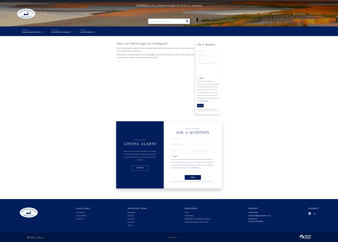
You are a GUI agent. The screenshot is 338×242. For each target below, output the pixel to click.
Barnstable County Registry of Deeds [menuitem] (197, 219)
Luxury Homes (86, 32)
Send (200, 105)
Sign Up (318, 14)
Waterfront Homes (60, 32)
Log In (311, 14)
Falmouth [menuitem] (131, 219)
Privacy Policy (204, 101)
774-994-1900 (300, 14)
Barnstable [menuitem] (131, 212)
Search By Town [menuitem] (236, 14)
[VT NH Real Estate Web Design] (305, 237)
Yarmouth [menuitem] (131, 222)
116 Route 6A (255, 220)
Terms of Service (212, 110)
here (152, 55)
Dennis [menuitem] (130, 225)
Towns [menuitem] (187, 212)
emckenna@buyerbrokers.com (259, 216)
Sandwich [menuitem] (131, 216)
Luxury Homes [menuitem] (251, 14)
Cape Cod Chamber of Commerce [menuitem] (196, 222)
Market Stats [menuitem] (189, 216)
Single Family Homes (31, 32)
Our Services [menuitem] (222, 14)
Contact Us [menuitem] (276, 14)
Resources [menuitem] (264, 14)
